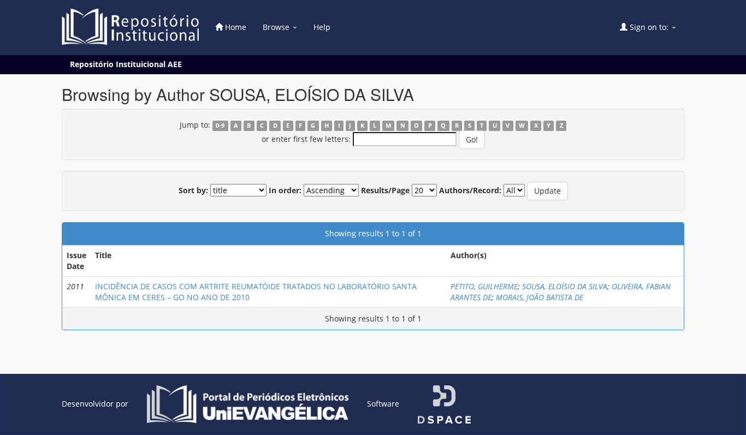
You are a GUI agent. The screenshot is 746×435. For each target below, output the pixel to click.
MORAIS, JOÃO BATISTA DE (539, 297)
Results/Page (385, 190)
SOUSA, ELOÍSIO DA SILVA (564, 286)
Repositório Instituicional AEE (126, 64)
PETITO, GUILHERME (484, 286)
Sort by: (193, 190)
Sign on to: (649, 27)
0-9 (220, 125)
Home (234, 27)
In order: (285, 190)
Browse (277, 27)
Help (321, 27)
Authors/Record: (470, 190)
